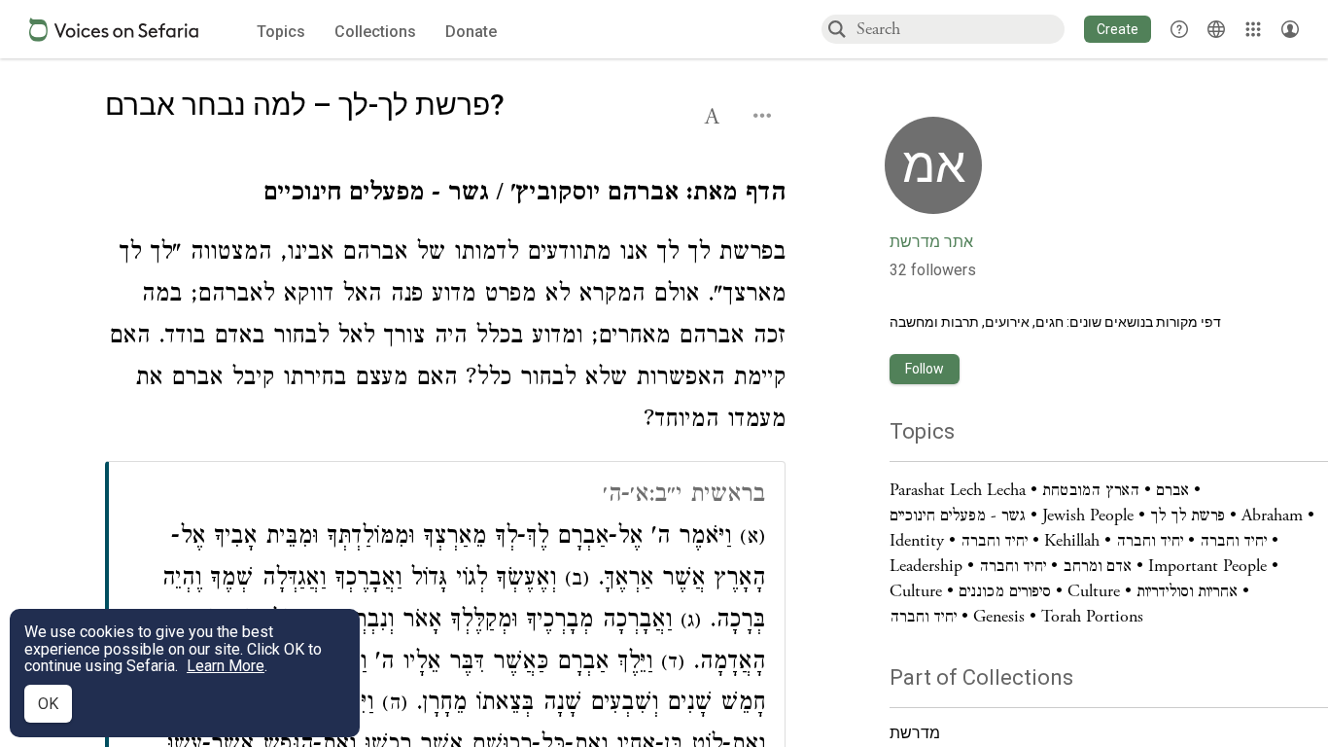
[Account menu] (1290, 29)
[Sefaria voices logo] (113, 30)
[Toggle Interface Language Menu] (1216, 29)
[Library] (1253, 29)
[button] (1117, 29)
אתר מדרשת (931, 242)
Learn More (225, 666)
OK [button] (48, 703)
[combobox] (960, 29)
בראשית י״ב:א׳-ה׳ (684, 496)
